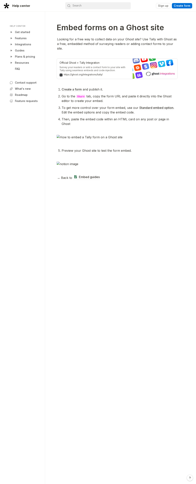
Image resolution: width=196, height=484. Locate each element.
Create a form (72, 89)
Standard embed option (156, 108)
